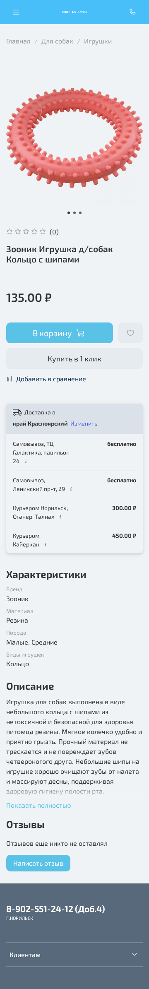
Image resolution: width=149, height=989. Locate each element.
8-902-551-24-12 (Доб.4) (55, 908)
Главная (18, 41)
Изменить (83, 423)
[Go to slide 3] (80, 213)
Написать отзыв (38, 863)
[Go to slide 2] (74, 213)
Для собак (57, 41)
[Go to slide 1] (68, 213)
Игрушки (98, 41)
